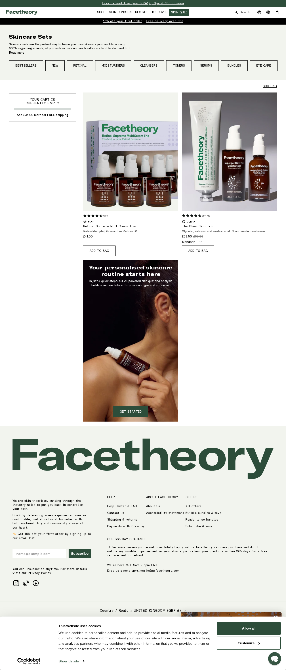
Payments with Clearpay (126, 526)
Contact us (115, 513)
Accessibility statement (165, 513)
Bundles (234, 65)
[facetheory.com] (21, 12)
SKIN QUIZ (179, 12)
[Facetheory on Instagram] (16, 583)
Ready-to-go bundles (201, 519)
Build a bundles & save (203, 513)
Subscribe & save (198, 526)
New (55, 65)
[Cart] (277, 12)
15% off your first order (122, 21)
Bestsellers (26, 65)
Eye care (263, 65)
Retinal (79, 65)
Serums (206, 65)
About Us (153, 506)
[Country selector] (268, 12)
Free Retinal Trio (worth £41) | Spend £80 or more (143, 3)
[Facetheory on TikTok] (25, 583)
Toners (179, 65)
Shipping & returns (122, 519)
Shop (101, 12)
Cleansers (149, 65)
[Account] (259, 12)
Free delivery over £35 (164, 21)
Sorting (270, 86)
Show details (69, 661)
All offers (193, 506)
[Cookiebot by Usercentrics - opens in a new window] (28, 661)
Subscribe (79, 554)
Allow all (248, 628)
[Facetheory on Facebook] (35, 583)
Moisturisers (113, 65)
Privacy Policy (39, 573)
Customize (246, 643)
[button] (274, 658)
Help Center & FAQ (122, 506)
